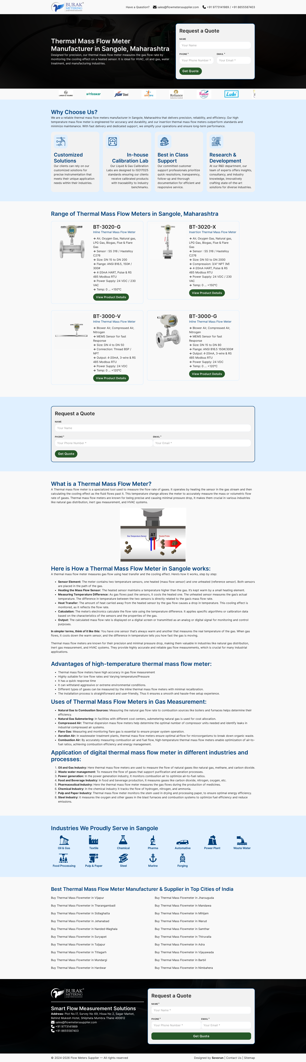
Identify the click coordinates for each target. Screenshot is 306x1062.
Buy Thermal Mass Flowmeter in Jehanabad (80, 921)
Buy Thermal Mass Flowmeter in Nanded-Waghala (84, 929)
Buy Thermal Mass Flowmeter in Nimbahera (184, 968)
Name (182, 39)
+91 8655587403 (243, 7)
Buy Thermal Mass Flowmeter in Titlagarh (78, 952)
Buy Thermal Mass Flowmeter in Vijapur (77, 897)
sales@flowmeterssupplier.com (178, 7)
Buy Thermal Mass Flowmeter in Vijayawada (184, 952)
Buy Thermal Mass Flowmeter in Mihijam (182, 913)
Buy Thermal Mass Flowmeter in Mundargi (79, 960)
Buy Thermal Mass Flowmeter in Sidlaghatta (80, 913)
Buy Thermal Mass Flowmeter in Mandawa (183, 905)
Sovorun (217, 1058)
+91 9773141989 (218, 7)
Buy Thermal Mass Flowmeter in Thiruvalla (183, 936)
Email (220, 54)
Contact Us (233, 1058)
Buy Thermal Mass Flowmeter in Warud (181, 921)
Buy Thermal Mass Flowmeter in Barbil (180, 960)
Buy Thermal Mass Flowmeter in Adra (180, 944)
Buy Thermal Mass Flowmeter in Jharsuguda (184, 897)
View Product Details (111, 297)
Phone (183, 54)
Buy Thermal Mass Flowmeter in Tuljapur (78, 944)
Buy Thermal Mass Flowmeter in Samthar (182, 929)
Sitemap (249, 1058)
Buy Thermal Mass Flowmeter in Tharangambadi (83, 905)
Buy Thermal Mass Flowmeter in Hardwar (78, 968)
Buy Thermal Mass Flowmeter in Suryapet (79, 936)
